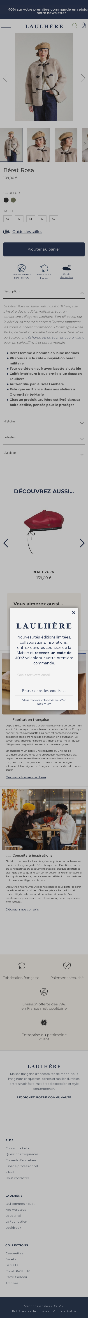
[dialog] (44, 659)
